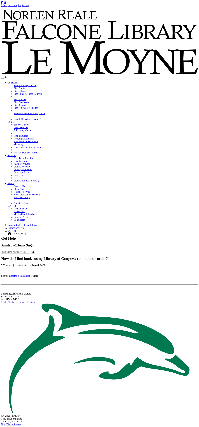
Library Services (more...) (26, 180)
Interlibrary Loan (22, 163)
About (10, 183)
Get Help (11, 230)
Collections (13, 82)
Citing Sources (21, 136)
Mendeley (18, 144)
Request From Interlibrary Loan (29, 113)
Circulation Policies (23, 158)
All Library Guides (23, 130)
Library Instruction (23, 169)
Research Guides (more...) (26, 152)
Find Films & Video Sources (28, 94)
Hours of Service (22, 191)
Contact (12, 302)
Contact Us (19, 186)
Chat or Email (20, 208)
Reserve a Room (22, 172)
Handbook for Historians (26, 141)
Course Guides (21, 127)
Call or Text (19, 211)
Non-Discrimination (11, 424)
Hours (21, 302)
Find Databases (21, 102)
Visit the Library (22, 197)
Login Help (23, 5)
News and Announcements (27, 194)
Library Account (9, 5)
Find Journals (20, 105)
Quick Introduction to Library (28, 147)
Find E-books (20, 91)
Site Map (30, 302)
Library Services (15, 228)
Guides (10, 122)
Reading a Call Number (20, 275)
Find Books (19, 88)
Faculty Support (21, 161)
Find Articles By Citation (26, 108)
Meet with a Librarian (24, 214)
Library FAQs (21, 217)
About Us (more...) (23, 203)
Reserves (18, 175)
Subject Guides (21, 124)
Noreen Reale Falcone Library (22, 225)
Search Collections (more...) (27, 119)
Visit (3, 302)
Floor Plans (19, 189)
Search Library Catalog (25, 85)
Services (11, 155)
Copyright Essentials (24, 138)
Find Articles (20, 99)
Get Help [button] (11, 205)
